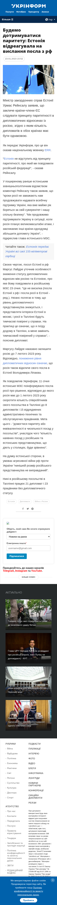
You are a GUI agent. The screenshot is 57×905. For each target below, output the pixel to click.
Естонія (9, 158)
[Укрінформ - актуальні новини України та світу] (28, 5)
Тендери (11, 838)
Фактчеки (12, 768)
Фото (31, 758)
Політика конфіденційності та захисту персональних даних (16, 855)
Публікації (34, 748)
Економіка (12, 763)
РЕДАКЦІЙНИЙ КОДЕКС (15, 871)
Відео (31, 763)
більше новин (28, 577)
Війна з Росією (41, 501)
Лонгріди (34, 778)
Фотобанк (21, 11)
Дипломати (25, 501)
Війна (10, 748)
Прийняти (28, 900)
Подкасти (34, 744)
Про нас (11, 811)
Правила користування (14, 832)
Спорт (10, 797)
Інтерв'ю (33, 753)
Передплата (13, 821)
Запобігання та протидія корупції (16, 844)
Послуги (10, 11)
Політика (11, 758)
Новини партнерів (34, 784)
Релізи (32, 802)
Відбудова (12, 753)
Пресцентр (33, 11)
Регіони (11, 778)
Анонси (45, 11)
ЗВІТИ (10, 865)
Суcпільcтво (13, 783)
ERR (48, 150)
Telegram (8, 570)
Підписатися (17, 556)
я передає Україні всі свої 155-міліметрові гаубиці (27, 251)
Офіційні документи (35, 796)
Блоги (32, 768)
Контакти (11, 816)
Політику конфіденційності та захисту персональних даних (28, 891)
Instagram (21, 570)
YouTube (36, 570)
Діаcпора (11, 792)
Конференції (36, 790)
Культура (11, 787)
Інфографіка (35, 773)
